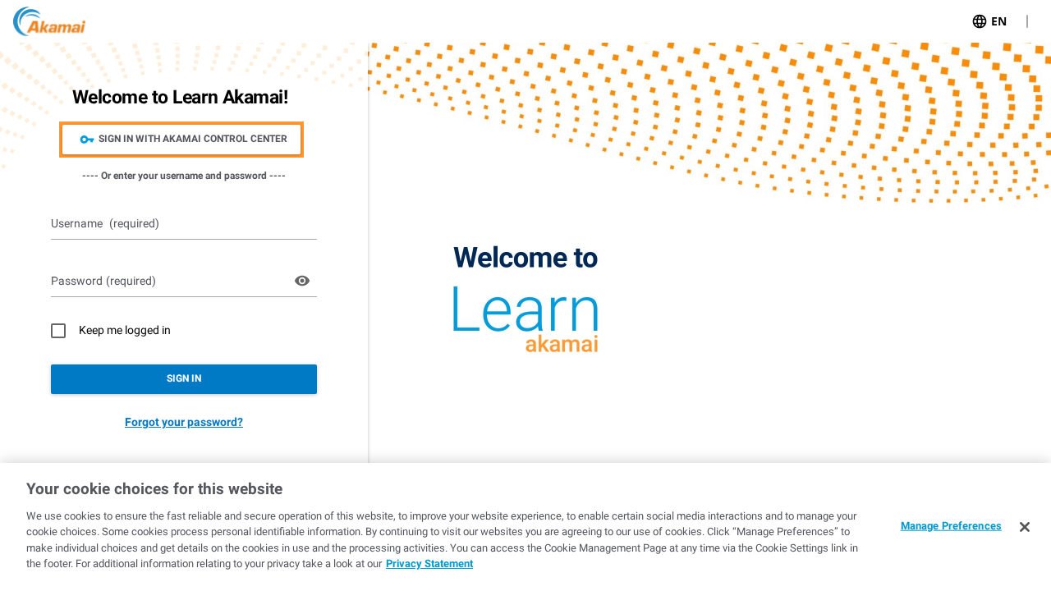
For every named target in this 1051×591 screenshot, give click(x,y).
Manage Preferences (951, 526)
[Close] (1025, 527)
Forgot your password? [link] (184, 421)
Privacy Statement (429, 563)
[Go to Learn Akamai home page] (49, 21)
